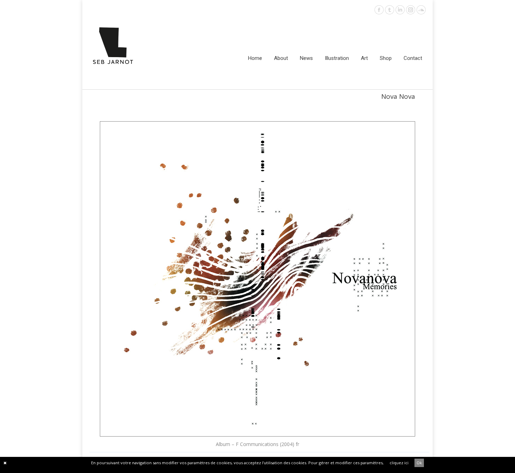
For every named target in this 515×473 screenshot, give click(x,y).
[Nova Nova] (257, 279)
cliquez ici (399, 462)
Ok (419, 462)
